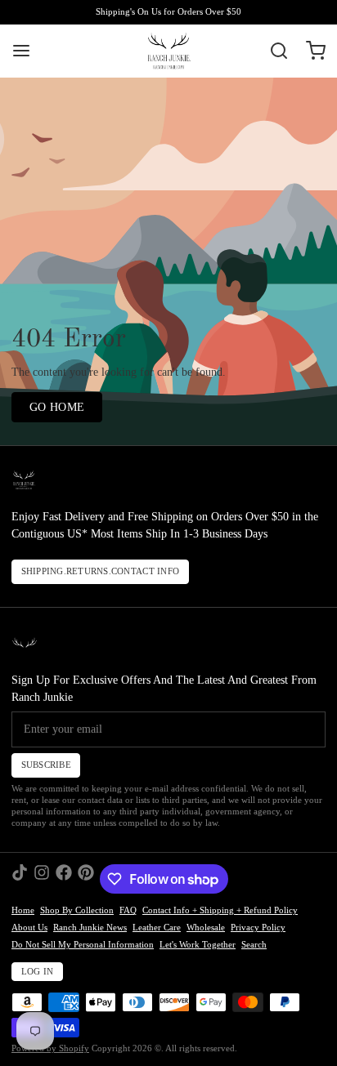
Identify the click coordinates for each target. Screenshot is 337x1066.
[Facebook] (64, 879)
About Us (29, 927)
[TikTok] (19, 879)
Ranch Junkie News (90, 927)
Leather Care (157, 927)
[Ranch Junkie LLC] (168, 50)
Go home (56, 407)
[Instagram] (42, 879)
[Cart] (310, 50)
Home (22, 910)
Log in (37, 971)
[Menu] (27, 50)
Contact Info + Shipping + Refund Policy (220, 910)
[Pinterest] (86, 879)
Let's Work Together (198, 944)
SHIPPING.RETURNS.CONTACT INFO (100, 571)
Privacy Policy (258, 927)
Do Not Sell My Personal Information (82, 944)
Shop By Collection (77, 910)
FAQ (128, 910)
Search (254, 944)
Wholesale (205, 927)
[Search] (273, 50)
